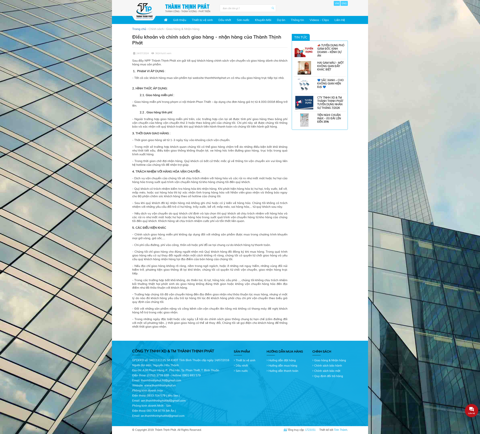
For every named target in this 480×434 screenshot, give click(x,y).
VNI (337, 3)
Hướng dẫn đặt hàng (282, 360)
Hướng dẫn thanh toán (283, 371)
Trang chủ (139, 29)
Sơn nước (242, 371)
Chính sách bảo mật (327, 371)
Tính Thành (340, 430)
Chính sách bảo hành (328, 365)
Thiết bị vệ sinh (245, 360)
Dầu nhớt (242, 365)
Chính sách (156, 29)
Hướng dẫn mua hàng (282, 365)
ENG (344, 3)
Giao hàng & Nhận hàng (183, 29)
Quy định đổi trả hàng (328, 376)
